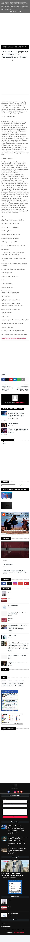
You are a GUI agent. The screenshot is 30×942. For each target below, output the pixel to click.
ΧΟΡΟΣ (10, 685)
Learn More (13, 11)
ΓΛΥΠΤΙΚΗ (4, 681)
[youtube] (20, 583)
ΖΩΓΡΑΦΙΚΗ (10, 681)
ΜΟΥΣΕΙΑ (4, 683)
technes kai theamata (12, 697)
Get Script (5, 710)
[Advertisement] (15, 27)
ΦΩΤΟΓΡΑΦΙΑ (4, 685)
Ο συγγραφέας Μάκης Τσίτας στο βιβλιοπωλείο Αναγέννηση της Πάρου (12, 874)
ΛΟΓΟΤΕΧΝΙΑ (21, 681)
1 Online (12, 892)
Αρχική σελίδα (5, 46)
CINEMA (15, 685)
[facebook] (3, 583)
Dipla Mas (8, 929)
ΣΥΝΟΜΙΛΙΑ (10, 618)
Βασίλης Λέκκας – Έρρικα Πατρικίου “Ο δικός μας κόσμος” (17, 612)
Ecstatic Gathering (15, 929)
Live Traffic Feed (9, 691)
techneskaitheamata (7, 60)
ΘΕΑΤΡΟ (10, 46)
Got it (19, 11)
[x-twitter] (9, 583)
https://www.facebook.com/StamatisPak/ (13, 338)
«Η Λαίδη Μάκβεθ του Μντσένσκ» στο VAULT (17, 662)
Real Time (9, 710)
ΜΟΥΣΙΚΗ (9, 683)
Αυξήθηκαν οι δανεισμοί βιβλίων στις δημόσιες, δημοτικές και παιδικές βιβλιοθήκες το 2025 (17, 850)
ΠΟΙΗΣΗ (14, 683)
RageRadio (23, 929)
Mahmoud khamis (4, 534)
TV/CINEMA (21, 685)
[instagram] (15, 583)
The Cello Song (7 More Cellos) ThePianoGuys (16, 534)
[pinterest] (26, 583)
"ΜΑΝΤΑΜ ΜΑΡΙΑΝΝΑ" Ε (13, 423)
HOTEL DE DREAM (12, 635)
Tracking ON (14, 710)
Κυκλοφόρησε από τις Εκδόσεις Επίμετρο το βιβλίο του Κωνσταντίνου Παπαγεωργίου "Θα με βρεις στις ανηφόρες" (15, 571)
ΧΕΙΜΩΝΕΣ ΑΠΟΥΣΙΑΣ (8, 564)
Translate (26, 485)
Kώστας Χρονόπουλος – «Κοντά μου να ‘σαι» (17, 656)
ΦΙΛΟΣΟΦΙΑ (20, 683)
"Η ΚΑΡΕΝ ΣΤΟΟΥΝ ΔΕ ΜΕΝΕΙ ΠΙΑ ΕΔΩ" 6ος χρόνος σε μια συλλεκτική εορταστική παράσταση (18, 431)
